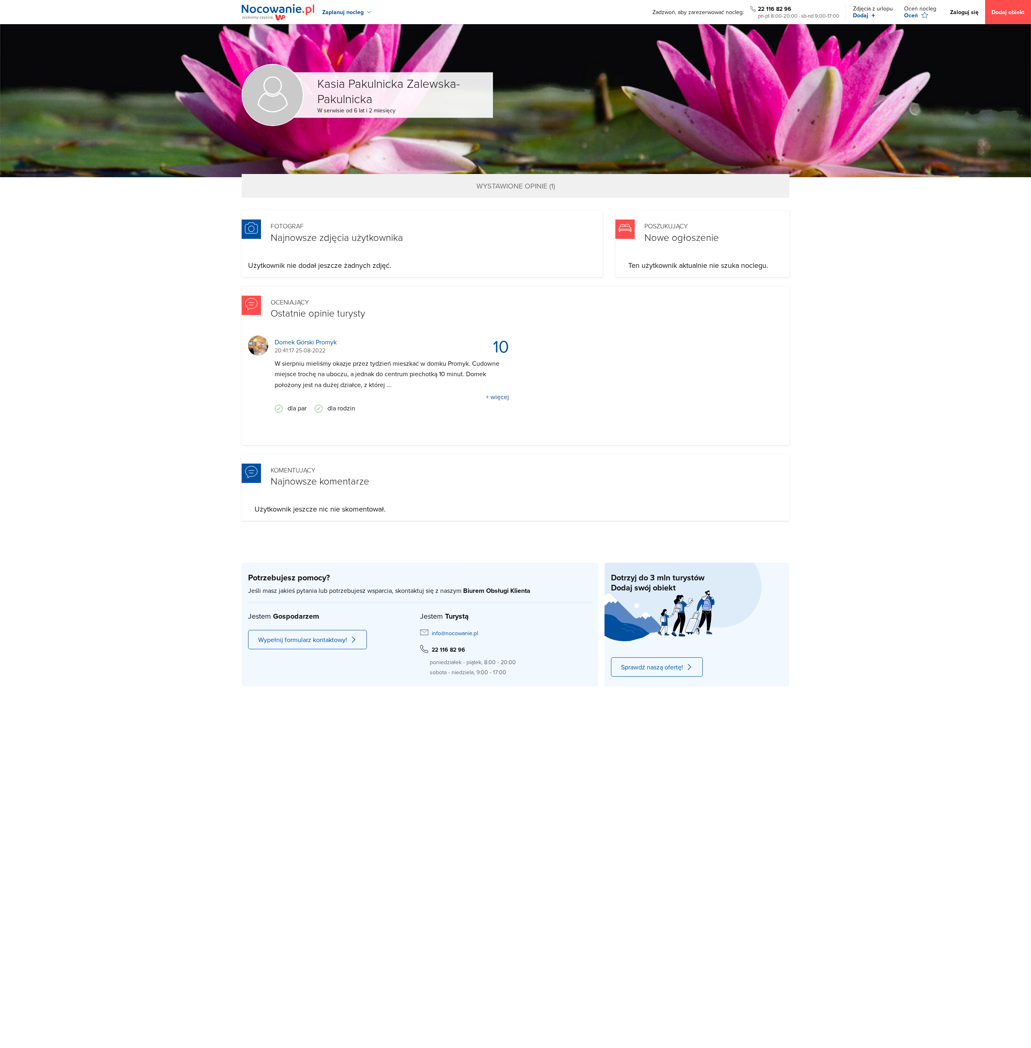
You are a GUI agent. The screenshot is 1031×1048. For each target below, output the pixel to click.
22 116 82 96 (774, 9)
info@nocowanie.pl (455, 633)
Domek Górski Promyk (306, 342)
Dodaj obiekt (1008, 12)
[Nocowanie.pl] (278, 12)
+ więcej (497, 396)
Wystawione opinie (515, 186)
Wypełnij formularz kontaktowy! (302, 639)
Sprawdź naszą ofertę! (652, 667)
